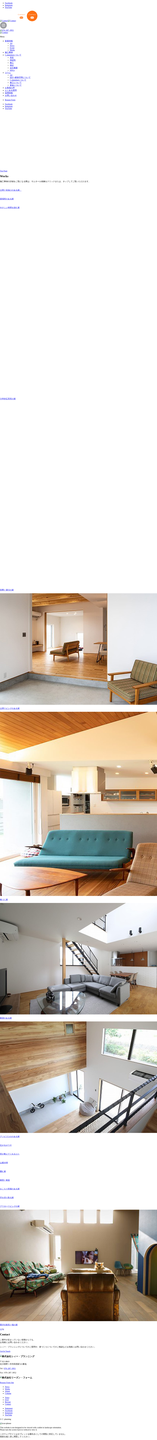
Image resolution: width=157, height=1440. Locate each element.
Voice (7, 1398)
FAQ (7, 1400)
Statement (9, 1408)
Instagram (9, 1413)
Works (7, 1389)
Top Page (3, 171)
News (7, 1387)
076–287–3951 (10, 1368)
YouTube (8, 1415)
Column (8, 1393)
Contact (8, 1404)
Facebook (9, 1411)
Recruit (8, 1402)
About (7, 1391)
